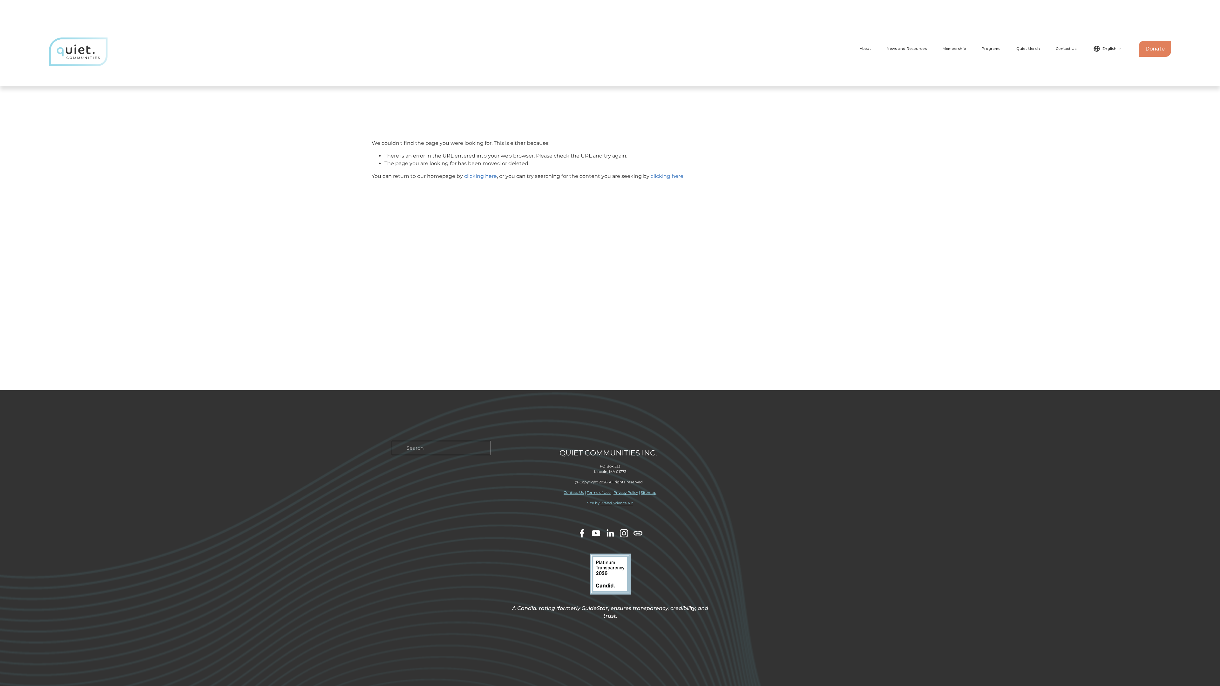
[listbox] (1108, 48)
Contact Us (1066, 48)
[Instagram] (624, 533)
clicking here (480, 176)
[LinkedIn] (610, 533)
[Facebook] (582, 533)
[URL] (638, 533)
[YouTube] (596, 533)
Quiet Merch (1028, 48)
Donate (1155, 49)
